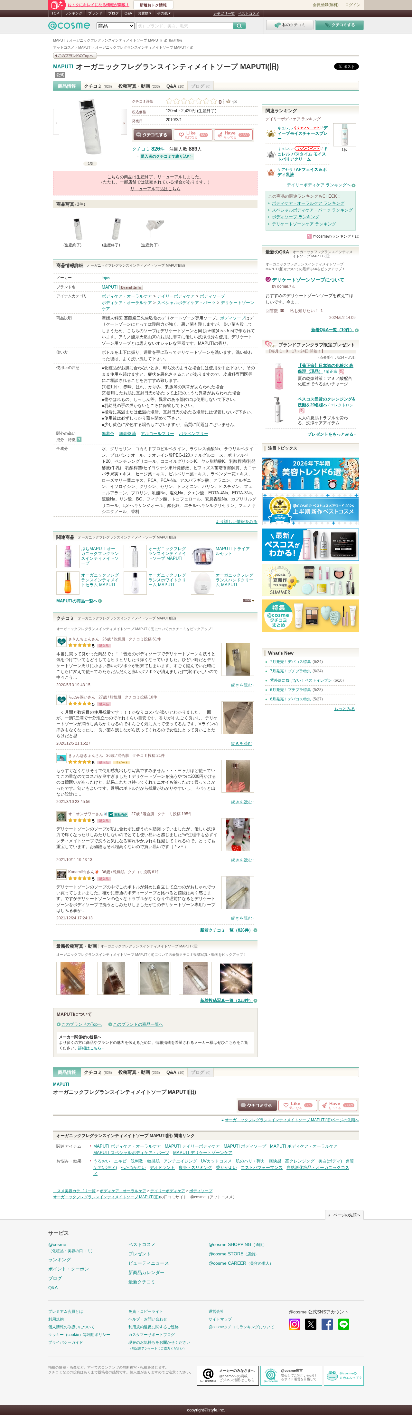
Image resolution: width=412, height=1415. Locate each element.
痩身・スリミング (195, 1167)
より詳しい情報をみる (237, 521)
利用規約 (56, 1319)
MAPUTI (63, 67)
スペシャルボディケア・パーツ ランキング (312, 210)
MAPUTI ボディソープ (245, 1146)
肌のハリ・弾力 (250, 1161)
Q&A (128, 13)
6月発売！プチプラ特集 (290, 690)
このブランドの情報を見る (75, 56)
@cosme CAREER (241, 1263)
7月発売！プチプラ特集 (290, 671)
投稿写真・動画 (139, 86)
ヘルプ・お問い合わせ (147, 1319)
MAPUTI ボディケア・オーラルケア (127, 1146)
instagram (294, 1324)
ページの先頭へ (292, 1120)
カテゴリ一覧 (224, 13)
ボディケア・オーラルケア (127, 296)
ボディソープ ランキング (295, 216)
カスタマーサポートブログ (151, 1334)
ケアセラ (285, 169)
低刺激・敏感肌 (145, 1161)
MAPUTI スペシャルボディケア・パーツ (131, 1152)
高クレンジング (299, 1161)
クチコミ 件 (148, 149)
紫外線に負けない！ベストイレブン (301, 680)
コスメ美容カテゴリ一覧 (74, 1191)
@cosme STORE (234, 1253)
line (343, 1324)
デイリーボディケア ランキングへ (319, 185)
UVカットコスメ (216, 1161)
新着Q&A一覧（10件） (332, 329)
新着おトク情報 (153, 5)
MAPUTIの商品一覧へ (77, 601)
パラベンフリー (193, 433)
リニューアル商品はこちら (155, 188)
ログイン (352, 5)
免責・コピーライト (145, 1311)
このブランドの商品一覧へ (138, 1024)
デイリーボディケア (176, 296)
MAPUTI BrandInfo (133, 287)
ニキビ (120, 1161)
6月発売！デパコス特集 (290, 699)
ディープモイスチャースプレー (302, 133)
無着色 (108, 433)
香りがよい (226, 1167)
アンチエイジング (180, 1161)
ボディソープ (212, 296)
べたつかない (133, 1167)
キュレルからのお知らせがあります (307, 128)
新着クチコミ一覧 (226, 930)
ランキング (73, 13)
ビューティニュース (148, 1263)
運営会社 (216, 1311)
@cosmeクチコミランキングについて (241, 1327)
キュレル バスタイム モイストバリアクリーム (302, 154)
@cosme (71, 1247)
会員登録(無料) (326, 5)
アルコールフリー (157, 433)
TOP (55, 13)
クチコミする (153, 134)
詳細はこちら (89, 1048)
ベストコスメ (248, 13)
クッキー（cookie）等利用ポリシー (79, 1334)
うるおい (101, 1161)
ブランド (95, 13)
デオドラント (162, 1167)
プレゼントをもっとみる (330, 434)
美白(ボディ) (330, 1161)
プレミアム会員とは (65, 1311)
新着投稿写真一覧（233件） (226, 1000)
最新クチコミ (141, 1281)
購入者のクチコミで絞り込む (166, 156)
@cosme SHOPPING (238, 1244)
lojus (106, 277)
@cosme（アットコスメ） (213, 1197)
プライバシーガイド (65, 1342)
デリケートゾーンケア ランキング (304, 224)
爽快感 (275, 1161)
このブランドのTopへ (81, 1024)
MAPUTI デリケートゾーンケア (202, 1152)
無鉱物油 (127, 433)
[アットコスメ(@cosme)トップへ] (69, 27)
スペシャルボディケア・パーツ (186, 302)
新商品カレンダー (146, 1272)
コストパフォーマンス (262, 1167)
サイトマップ (220, 1319)
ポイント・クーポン (68, 1269)
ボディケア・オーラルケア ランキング (308, 203)
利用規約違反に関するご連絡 (153, 1327)
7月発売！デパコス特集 (290, 661)
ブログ (113, 13)
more (247, 600)
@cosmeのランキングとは (336, 236)
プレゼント (139, 1253)
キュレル (285, 128)
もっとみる (344, 708)
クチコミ (98, 86)
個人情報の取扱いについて (71, 1327)
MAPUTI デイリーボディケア (192, 1146)
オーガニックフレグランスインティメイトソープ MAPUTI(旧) (177, 67)
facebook (327, 1324)
